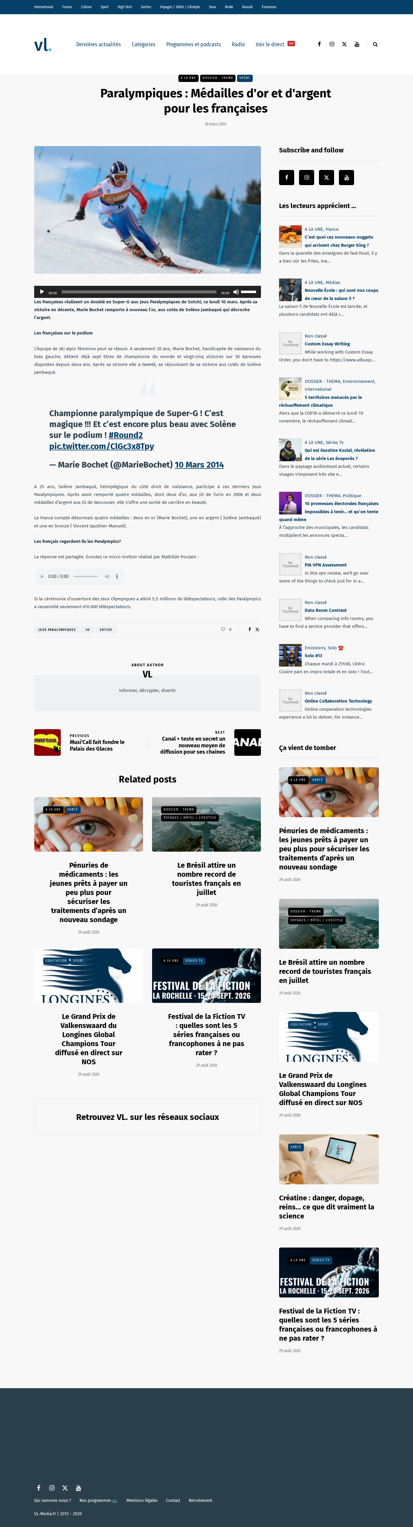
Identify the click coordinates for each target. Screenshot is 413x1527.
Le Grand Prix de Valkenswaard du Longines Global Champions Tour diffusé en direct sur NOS (323, 1089)
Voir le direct (275, 44)
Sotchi (106, 630)
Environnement (358, 381)
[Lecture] (42, 292)
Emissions (315, 648)
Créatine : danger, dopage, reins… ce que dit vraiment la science (326, 1207)
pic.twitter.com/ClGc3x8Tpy (101, 446)
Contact (173, 1500)
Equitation (56, 961)
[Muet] (236, 292)
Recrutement (200, 1500)
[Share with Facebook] (249, 630)
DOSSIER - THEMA (218, 78)
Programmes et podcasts (193, 44)
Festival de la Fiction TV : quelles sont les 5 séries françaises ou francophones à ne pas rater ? (206, 1034)
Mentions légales (142, 1500)
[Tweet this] (257, 630)
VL (147, 674)
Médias (333, 282)
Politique (352, 495)
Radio (238, 44)
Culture (86, 7)
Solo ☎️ (336, 648)
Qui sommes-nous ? (52, 1500)
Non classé (316, 336)
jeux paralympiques (57, 630)
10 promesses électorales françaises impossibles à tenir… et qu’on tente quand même (329, 512)
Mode (229, 7)
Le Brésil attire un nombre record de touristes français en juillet (206, 879)
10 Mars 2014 (199, 465)
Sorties (146, 7)
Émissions (269, 7)
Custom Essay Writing (327, 344)
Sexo (212, 7)
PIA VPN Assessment (326, 565)
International (43, 7)
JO (88, 630)
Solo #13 (313, 655)
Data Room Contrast (326, 610)
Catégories (143, 44)
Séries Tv (194, 961)
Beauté (247, 7)
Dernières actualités (98, 44)
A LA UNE (188, 78)
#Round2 (126, 435)
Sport (105, 7)
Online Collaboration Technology (338, 701)
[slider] (249, 291)
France (67, 7)
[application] (147, 292)
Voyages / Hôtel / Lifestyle (180, 7)
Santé (72, 809)
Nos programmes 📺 (99, 1500)
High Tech (125, 7)
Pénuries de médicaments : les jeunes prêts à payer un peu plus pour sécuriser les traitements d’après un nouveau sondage (89, 892)
